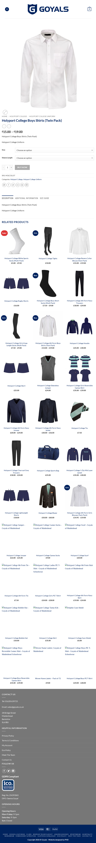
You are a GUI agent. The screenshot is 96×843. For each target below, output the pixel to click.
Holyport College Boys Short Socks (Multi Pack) (48, 302)
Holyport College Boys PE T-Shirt (79, 678)
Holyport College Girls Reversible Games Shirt (80, 386)
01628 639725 (11, 701)
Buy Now (22, 167)
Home (4, 116)
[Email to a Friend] (18, 185)
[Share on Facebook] (9, 185)
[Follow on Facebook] (4, 771)
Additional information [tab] (26, 198)
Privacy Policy (8, 735)
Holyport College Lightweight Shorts (16, 514)
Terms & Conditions (10, 740)
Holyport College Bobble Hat (16, 638)
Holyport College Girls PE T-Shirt (48, 596)
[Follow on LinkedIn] (13, 771)
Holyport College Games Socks (48, 555)
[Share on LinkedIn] (27, 185)
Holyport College (18, 116)
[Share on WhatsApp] (4, 185)
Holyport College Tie (80, 428)
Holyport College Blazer (48, 513)
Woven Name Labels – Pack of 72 (48, 678)
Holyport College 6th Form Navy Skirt (79, 596)
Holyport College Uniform (42, 116)
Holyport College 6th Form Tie (16, 596)
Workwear (9, 836)
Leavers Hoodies (61, 834)
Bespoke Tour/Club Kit (43, 834)
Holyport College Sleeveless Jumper (48, 386)
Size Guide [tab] (44, 198)
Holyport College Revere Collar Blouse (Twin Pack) (79, 259)
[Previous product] (9, 126)
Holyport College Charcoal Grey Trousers (16, 471)
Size (3, 150)
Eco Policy (6, 750)
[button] (7, 9)
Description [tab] (7, 198)
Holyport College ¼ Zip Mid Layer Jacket (79, 471)
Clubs (28, 834)
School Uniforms (17, 834)
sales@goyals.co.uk (16, 707)
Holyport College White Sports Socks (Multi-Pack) (16, 259)
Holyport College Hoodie (79, 343)
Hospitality (87, 834)
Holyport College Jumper (16, 555)
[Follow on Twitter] (9, 771)
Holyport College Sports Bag (48, 471)
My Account (7, 745)
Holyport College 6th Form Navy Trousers (79, 302)
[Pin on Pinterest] (22, 185)
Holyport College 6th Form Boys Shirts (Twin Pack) (48, 344)
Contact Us (7, 760)
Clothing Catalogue (47, 836)
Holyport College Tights (48, 258)
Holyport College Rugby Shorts (16, 301)
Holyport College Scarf (79, 555)
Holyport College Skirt (48, 638)
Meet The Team (8, 755)
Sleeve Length (7, 158)
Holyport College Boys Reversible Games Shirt (16, 679)
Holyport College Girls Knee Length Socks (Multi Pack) (16, 344)
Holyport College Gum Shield (79, 638)
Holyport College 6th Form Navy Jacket (48, 429)
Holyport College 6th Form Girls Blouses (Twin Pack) (79, 514)
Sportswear (75, 834)
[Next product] (4, 126)
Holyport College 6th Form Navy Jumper (16, 429)
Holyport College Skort (16, 386)
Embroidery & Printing (26, 836)
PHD (66, 840)
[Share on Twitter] (13, 185)
